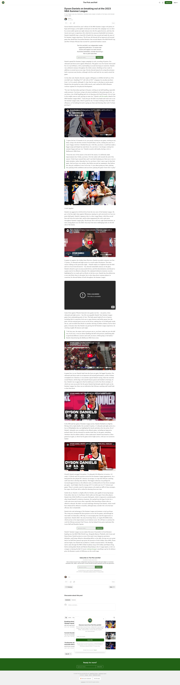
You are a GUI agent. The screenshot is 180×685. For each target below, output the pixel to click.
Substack (83, 682)
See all (67, 654)
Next (111, 587)
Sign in (175, 2)
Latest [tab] (69, 617)
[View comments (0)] (70, 23)
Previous (70, 587)
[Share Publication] (162, 2)
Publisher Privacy (94, 673)
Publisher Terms (102, 673)
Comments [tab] (67, 600)
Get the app (97, 678)
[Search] (159, 2)
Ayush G (69, 18)
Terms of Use (91, 644)
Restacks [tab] (74, 600)
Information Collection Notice (86, 646)
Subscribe (168, 2)
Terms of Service (97, 643)
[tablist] (70, 600)
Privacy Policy (80, 644)
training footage (91, 549)
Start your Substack (86, 678)
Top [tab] (66, 617)
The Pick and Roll (74, 636)
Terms (90, 675)
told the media (103, 96)
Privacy (86, 675)
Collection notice (96, 675)
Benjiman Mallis (73, 626)
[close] (103, 619)
